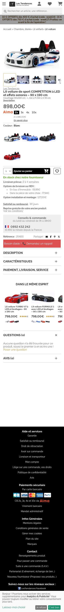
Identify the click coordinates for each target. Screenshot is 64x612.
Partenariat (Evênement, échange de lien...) (32, 571)
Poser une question (15, 349)
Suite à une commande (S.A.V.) (32, 566)
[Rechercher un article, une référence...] (5, 11)
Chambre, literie (22, 29)
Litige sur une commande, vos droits (32, 467)
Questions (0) (14, 335)
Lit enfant (38, 29)
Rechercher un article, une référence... (28, 11)
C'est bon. (54, 607)
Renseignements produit (32, 555)
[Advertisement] (32, 395)
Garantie (32, 435)
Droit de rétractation (32, 446)
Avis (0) (8, 358)
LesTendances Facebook (33, 588)
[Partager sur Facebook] (50, 236)
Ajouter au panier (23, 171)
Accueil (7, 29)
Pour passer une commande (32, 561)
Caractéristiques (17, 261)
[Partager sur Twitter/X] (59, 236)
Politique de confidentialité (32, 472)
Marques (32, 544)
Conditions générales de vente (32, 528)
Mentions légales (32, 523)
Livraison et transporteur (32, 456)
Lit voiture (50, 29)
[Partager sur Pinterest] (54, 236)
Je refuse (41, 607)
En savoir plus (21, 120)
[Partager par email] (47, 236)
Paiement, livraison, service (25, 270)
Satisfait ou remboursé (32, 441)
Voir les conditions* (13, 211)
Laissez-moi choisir (13, 607)
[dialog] (32, 601)
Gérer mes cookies (32, 533)
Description (9, 100)
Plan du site (32, 538)
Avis (32, 477)
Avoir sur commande (32, 451)
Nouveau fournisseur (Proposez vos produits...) (32, 576)
